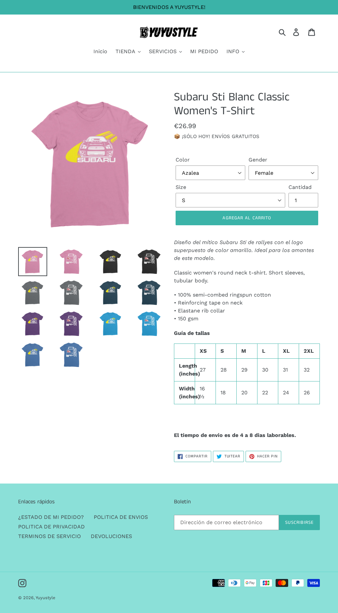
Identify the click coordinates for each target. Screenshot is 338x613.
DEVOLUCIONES (111, 536)
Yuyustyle (45, 597)
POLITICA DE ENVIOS (121, 517)
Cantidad (300, 187)
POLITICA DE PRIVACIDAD (51, 526)
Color (183, 160)
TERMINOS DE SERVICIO (49, 536)
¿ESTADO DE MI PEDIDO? (51, 517)
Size (181, 187)
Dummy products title (55, 5)
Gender (258, 160)
